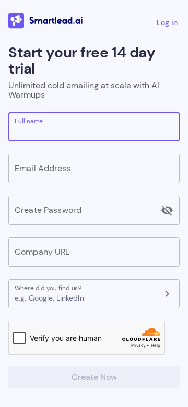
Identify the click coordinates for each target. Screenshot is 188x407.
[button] (85, 298)
